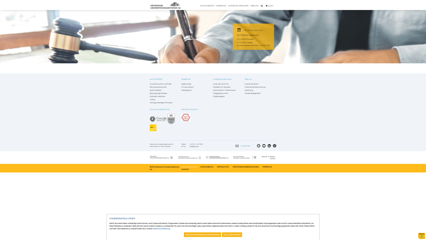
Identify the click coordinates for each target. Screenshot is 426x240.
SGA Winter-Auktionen (248, 35)
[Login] (266, 6)
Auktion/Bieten (207, 6)
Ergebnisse (221, 6)
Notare (152, 99)
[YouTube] (263, 147)
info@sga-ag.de (194, 146)
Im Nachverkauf (187, 87)
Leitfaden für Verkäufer (222, 87)
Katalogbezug (206, 167)
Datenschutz (223, 167)
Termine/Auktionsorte (158, 87)
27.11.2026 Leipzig (244, 42)
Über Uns (254, 6)
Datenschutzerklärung (161, 228)
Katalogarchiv (186, 90)
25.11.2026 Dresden (245, 39)
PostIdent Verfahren (157, 96)
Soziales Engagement (253, 93)
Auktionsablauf (155, 90)
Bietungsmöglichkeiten (158, 93)
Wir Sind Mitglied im (189, 109)
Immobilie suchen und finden (161, 84)
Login (270, 6)
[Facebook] (258, 147)
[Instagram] (273, 147)
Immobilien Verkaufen (238, 6)
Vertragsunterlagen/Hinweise (161, 103)
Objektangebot (219, 96)
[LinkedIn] (268, 147)
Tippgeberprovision (220, 93)
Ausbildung (249, 90)
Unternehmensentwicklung (255, 87)
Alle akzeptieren (232, 235)
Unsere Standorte (251, 84)
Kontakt (185, 169)
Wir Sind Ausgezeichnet (160, 109)
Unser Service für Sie (221, 84)
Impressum (267, 167)
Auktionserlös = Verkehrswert (224, 90)
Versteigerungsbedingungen (246, 167)
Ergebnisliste (186, 84)
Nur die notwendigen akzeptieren (202, 235)
